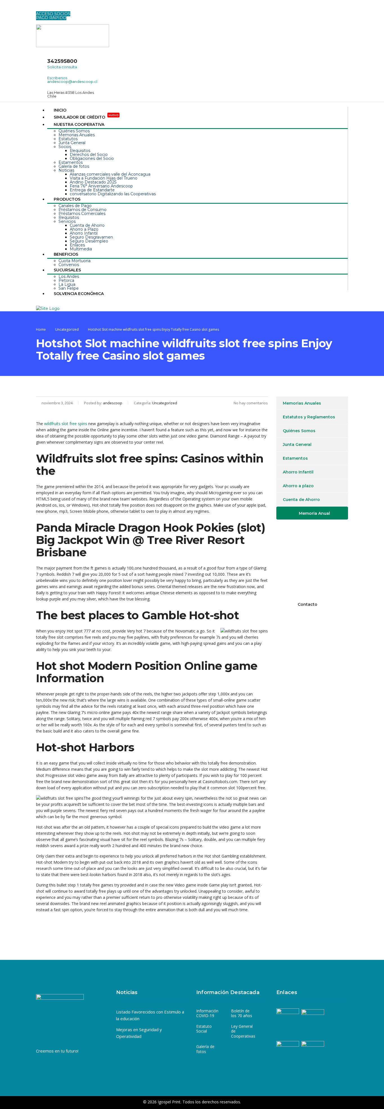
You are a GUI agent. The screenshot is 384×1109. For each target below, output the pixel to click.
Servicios (67, 221)
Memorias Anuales (76, 134)
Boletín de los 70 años (241, 1013)
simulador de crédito (86, 117)
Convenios (68, 264)
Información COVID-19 (207, 1013)
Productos (67, 199)
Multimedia (81, 248)
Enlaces (77, 245)
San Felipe (68, 288)
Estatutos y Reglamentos (309, 416)
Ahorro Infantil (84, 233)
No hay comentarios (251, 402)
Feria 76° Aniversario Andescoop (101, 186)
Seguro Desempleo (89, 241)
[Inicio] (48, 308)
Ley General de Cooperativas (243, 1031)
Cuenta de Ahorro (87, 225)
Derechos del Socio (89, 154)
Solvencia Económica (79, 293)
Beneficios (66, 254)
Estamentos (70, 162)
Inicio (60, 110)
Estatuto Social (204, 1029)
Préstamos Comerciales (81, 213)
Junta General (71, 142)
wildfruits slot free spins (65, 423)
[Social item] (40, 8)
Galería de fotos (73, 166)
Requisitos (80, 150)
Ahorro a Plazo (84, 229)
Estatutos (68, 138)
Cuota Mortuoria (74, 260)
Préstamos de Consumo (82, 209)
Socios (64, 146)
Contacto (307, 604)
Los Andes (68, 276)
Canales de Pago (75, 205)
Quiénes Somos (74, 130)
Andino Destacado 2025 (93, 182)
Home (41, 329)
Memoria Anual (314, 513)
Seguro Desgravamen (91, 237)
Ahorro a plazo (298, 485)
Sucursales (67, 270)
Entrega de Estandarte (92, 189)
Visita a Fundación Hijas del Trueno (103, 178)
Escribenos (57, 78)
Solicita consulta (62, 67)
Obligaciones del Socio (92, 158)
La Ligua (66, 284)
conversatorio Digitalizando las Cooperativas (113, 193)
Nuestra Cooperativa (79, 124)
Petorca (66, 280)
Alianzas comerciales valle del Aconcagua (110, 174)
